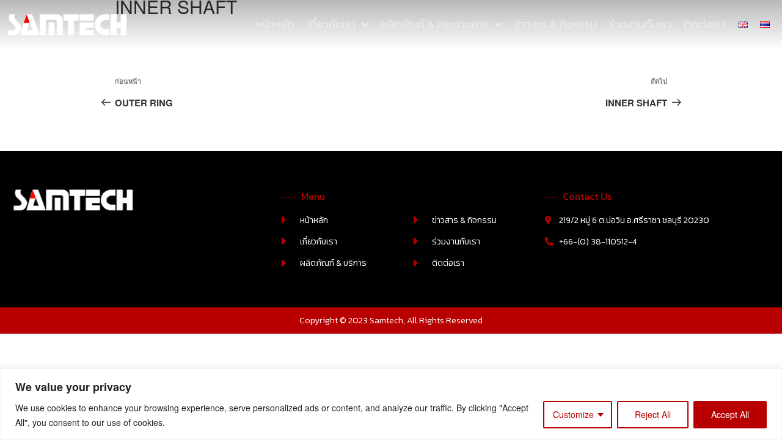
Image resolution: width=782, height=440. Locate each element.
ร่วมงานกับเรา (640, 24)
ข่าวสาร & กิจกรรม (555, 24)
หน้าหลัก (275, 24)
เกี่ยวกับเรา (331, 24)
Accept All (730, 414)
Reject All (653, 414)
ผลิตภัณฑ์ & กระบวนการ (435, 24)
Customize (573, 414)
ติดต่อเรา (705, 24)
